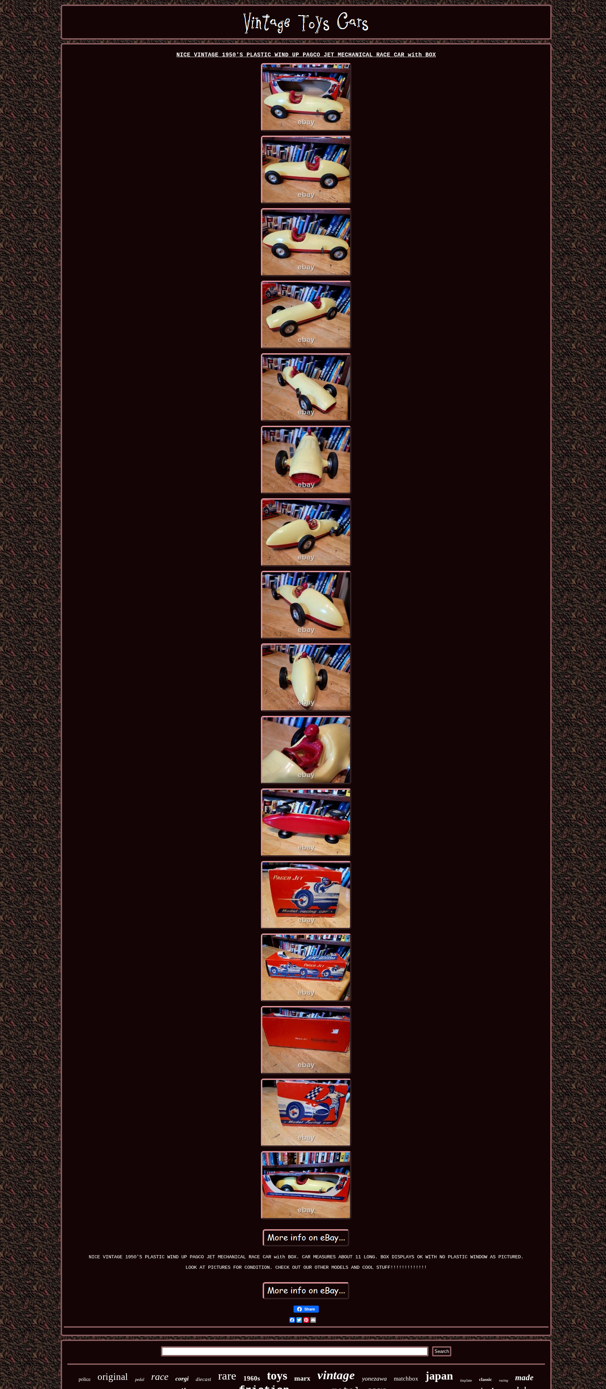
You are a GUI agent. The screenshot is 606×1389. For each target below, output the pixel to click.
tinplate (466, 1380)
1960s (251, 1378)
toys (277, 1375)
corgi (182, 1378)
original (112, 1376)
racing (503, 1380)
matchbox (406, 1378)
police (84, 1379)
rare (227, 1375)
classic (485, 1379)
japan (439, 1375)
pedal (139, 1379)
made (524, 1377)
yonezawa (374, 1378)
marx (302, 1378)
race (159, 1376)
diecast (203, 1379)
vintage (336, 1375)
